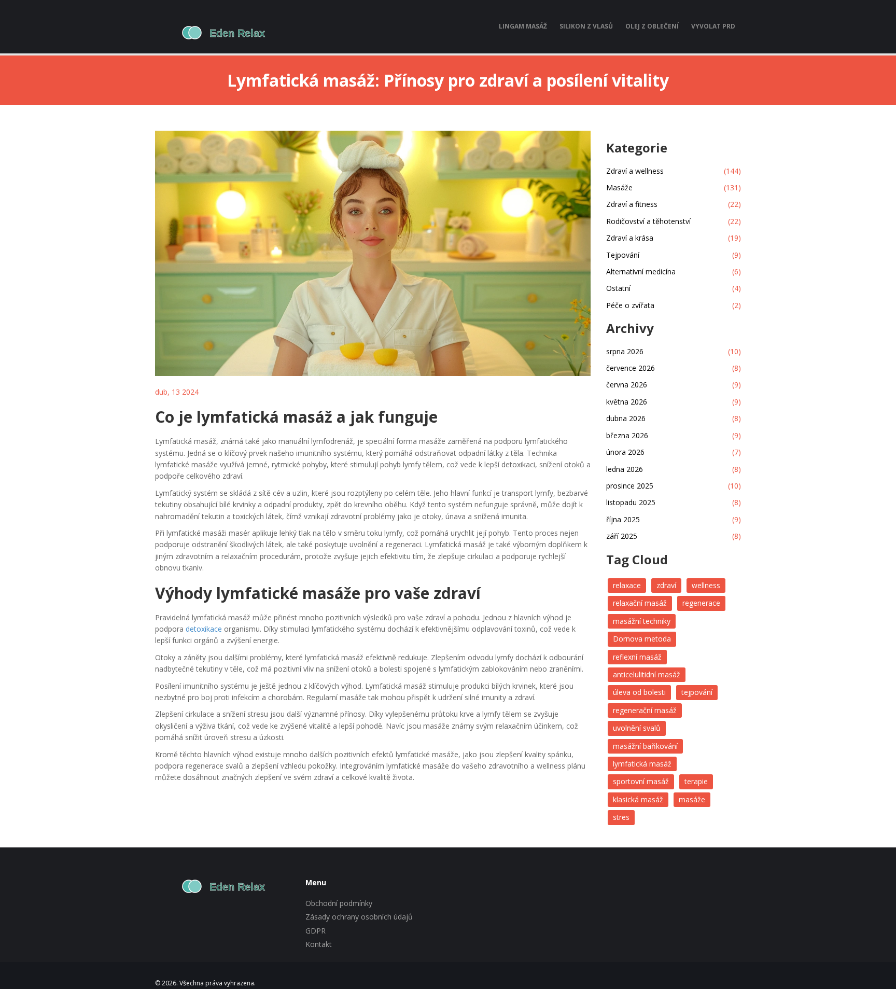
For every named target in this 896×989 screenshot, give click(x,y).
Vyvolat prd (713, 26)
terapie (696, 781)
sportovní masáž (641, 781)
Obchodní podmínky (338, 903)
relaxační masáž (640, 603)
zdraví (666, 585)
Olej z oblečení (652, 26)
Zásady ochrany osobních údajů (359, 917)
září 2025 (673, 536)
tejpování (696, 692)
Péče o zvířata (673, 305)
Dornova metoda (642, 639)
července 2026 (673, 368)
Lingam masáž (523, 26)
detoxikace (204, 629)
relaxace (627, 585)
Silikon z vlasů (586, 26)
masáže (692, 799)
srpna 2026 (673, 351)
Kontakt (318, 944)
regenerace (701, 603)
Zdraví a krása (673, 238)
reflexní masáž (637, 657)
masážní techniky (641, 621)
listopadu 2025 (673, 502)
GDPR (315, 931)
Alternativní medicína (673, 271)
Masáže (673, 187)
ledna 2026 (673, 469)
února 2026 (673, 452)
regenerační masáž (645, 710)
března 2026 (673, 435)
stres (621, 817)
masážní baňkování (645, 746)
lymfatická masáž (642, 764)
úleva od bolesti (639, 692)
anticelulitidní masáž (646, 674)
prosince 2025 (673, 486)
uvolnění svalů (637, 728)
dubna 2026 (673, 418)
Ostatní (673, 288)
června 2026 (673, 384)
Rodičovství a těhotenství (673, 221)
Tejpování (673, 255)
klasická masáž (638, 799)
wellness (706, 585)
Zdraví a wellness (673, 171)
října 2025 (673, 519)
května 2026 (673, 402)
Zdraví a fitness (673, 204)
